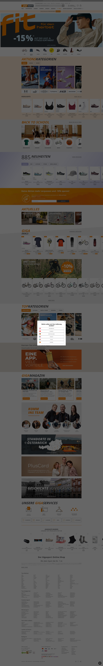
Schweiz (51, 331)
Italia (51, 339)
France (51, 336)
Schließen (65, 322)
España (51, 342)
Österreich (51, 328)
